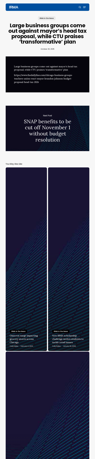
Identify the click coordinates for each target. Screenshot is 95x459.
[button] (84, 7)
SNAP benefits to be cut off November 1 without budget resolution (47, 128)
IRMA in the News (47, 18)
